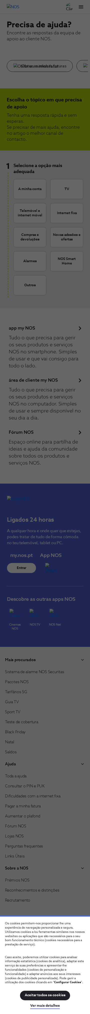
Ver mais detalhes (45, 1005)
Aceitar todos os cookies (45, 995)
